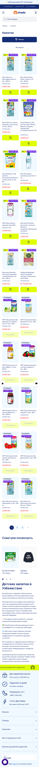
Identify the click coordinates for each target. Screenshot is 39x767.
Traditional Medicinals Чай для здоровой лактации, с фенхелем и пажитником (28, 275)
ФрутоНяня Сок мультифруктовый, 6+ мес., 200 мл (9, 79)
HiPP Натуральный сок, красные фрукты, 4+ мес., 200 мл (9, 412)
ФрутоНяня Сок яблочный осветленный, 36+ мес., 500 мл (28, 503)
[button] (36, 13)
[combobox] (19, 19)
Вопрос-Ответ (20, 6)
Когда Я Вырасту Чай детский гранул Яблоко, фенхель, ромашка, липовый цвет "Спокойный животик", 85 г (28, 127)
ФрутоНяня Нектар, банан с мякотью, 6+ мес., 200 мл (26, 79)
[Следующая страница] (27, 527)
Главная (4, 26)
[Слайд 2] (6, 579)
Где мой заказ (9, 6)
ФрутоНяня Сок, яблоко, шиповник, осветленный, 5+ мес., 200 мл (10, 124)
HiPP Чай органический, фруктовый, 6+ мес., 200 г (28, 458)
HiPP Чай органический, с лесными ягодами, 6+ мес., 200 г (28, 367)
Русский (7, 758)
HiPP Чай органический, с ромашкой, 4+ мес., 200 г (28, 321)
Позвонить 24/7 (17, 692)
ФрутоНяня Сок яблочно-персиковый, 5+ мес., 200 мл (10, 503)
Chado (14, 764)
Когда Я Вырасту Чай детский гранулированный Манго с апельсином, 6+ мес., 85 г (10, 178)
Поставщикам (31, 6)
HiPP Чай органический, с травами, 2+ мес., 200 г (28, 411)
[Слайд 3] (10, 579)
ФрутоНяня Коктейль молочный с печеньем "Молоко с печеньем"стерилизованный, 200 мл (28, 227)
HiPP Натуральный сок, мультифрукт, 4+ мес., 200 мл (9, 367)
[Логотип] (19, 12)
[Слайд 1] (2, 579)
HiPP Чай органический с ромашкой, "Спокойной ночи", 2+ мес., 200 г (10, 321)
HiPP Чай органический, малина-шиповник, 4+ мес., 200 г (10, 458)
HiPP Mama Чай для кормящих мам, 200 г (9, 224)
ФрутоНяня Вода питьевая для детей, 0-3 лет (28, 176)
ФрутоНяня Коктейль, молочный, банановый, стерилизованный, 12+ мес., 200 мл (9, 275)
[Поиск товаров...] (4, 19)
